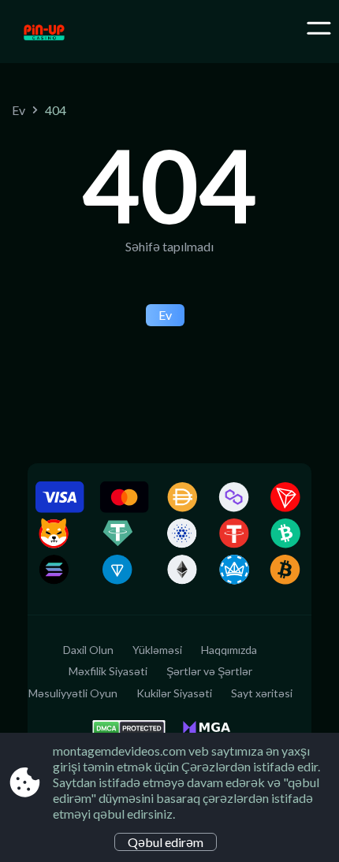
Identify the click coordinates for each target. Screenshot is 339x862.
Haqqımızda (229, 649)
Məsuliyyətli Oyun (72, 693)
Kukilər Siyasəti (174, 693)
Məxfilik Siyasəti (108, 671)
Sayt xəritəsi (261, 693)
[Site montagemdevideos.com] (77, 34)
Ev (18, 109)
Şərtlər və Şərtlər (209, 671)
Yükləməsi (157, 649)
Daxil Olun (88, 649)
